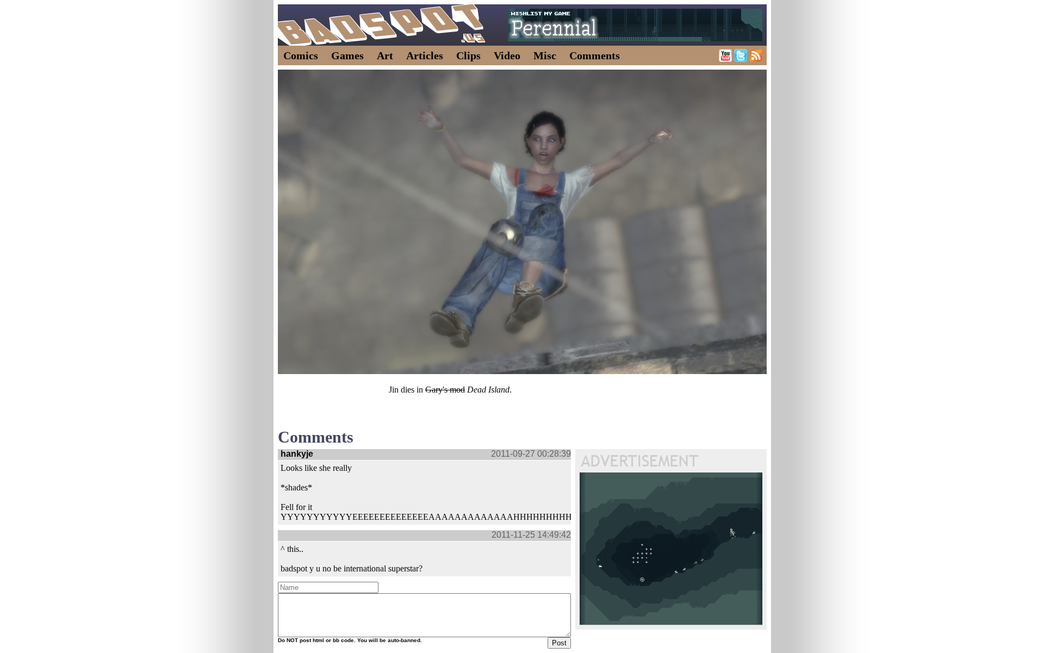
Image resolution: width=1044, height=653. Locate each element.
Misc (544, 55)
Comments (594, 55)
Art (385, 55)
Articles (424, 55)
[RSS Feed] (755, 59)
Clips (468, 55)
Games (347, 55)
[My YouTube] (725, 59)
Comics (300, 55)
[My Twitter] (740, 59)
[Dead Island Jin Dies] (522, 222)
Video (507, 55)
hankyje (297, 453)
